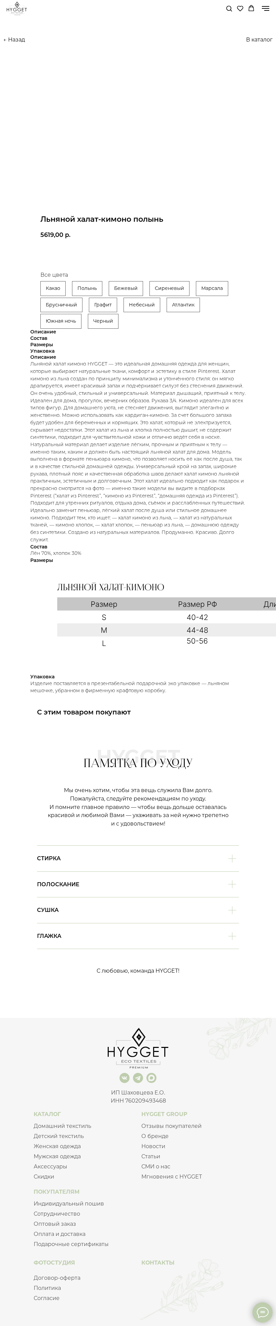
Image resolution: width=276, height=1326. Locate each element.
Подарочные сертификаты (71, 1244)
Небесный (142, 305)
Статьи (150, 1156)
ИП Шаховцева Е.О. (138, 1092)
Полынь (87, 288)
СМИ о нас (155, 1166)
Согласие (47, 1298)
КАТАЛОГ (47, 1114)
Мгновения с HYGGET (171, 1176)
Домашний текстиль (62, 1126)
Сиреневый (169, 288)
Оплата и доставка (59, 1234)
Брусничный (61, 305)
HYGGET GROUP (164, 1114)
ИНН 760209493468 (138, 1101)
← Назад (14, 39)
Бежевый (126, 288)
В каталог (259, 39)
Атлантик (183, 305)
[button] (229, 8)
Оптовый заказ (55, 1224)
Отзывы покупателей (171, 1126)
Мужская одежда (57, 1156)
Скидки (44, 1176)
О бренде (155, 1136)
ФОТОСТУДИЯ (54, 1263)
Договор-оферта (57, 1278)
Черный (103, 321)
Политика (47, 1288)
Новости (153, 1146)
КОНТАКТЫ (157, 1263)
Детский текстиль (59, 1136)
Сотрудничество (57, 1214)
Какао (53, 288)
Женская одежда (57, 1146)
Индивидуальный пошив (69, 1203)
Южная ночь (61, 321)
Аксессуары (50, 1166)
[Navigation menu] (265, 8)
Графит (103, 305)
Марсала (212, 288)
